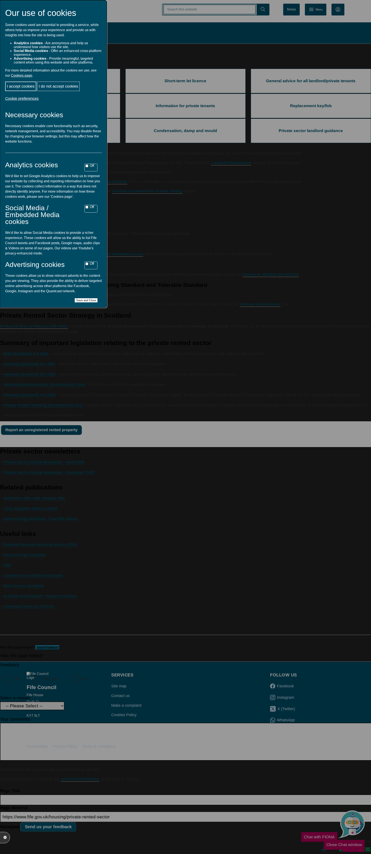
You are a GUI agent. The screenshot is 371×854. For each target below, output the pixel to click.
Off (92, 165)
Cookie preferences (22, 98)
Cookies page (21, 75)
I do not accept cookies (58, 86)
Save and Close (86, 300)
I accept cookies (21, 86)
